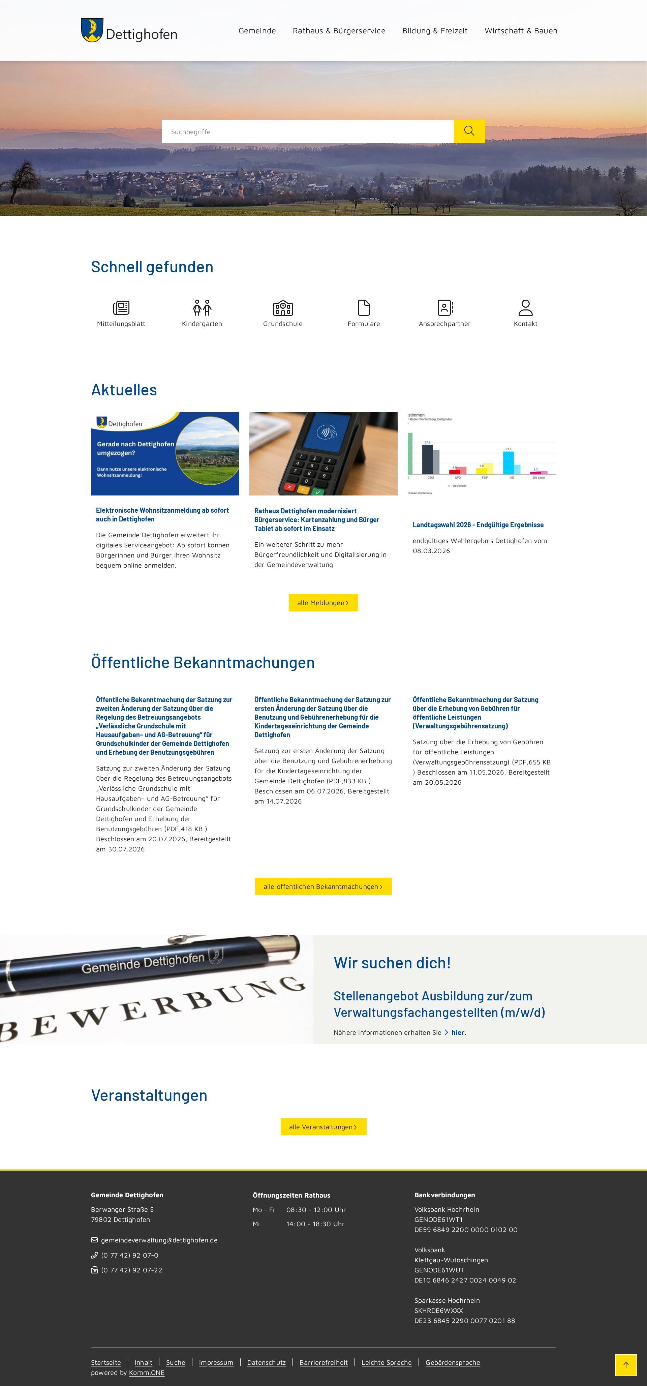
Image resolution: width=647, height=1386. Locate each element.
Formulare (364, 323)
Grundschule (283, 323)
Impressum (216, 1362)
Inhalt (143, 1362)
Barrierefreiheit (324, 1362)
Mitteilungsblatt (121, 323)
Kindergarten (202, 323)
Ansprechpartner (445, 323)
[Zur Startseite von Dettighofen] (129, 30)
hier (458, 1032)
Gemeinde (257, 30)
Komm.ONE (147, 1372)
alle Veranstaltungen (321, 1127)
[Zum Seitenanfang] (626, 1365)
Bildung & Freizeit (435, 30)
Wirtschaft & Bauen (521, 30)
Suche (175, 1362)
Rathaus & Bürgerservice (339, 30)
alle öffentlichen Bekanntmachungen (321, 886)
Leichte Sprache (387, 1362)
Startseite (106, 1362)
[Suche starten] (469, 131)
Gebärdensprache (453, 1362)
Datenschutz (266, 1362)
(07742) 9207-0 (129, 1255)
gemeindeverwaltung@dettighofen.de (159, 1240)
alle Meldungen (320, 602)
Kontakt (525, 323)
